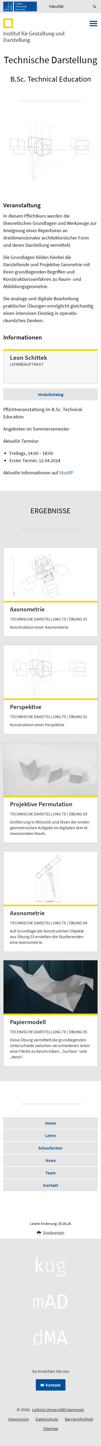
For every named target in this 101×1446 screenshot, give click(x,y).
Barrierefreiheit (79, 1419)
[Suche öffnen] (95, 6)
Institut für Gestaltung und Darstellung (34, 36)
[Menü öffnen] (93, 25)
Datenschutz (47, 1419)
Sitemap (50, 1428)
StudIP (66, 472)
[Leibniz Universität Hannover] (20, 6)
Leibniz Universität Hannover (58, 1409)
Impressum (18, 1419)
